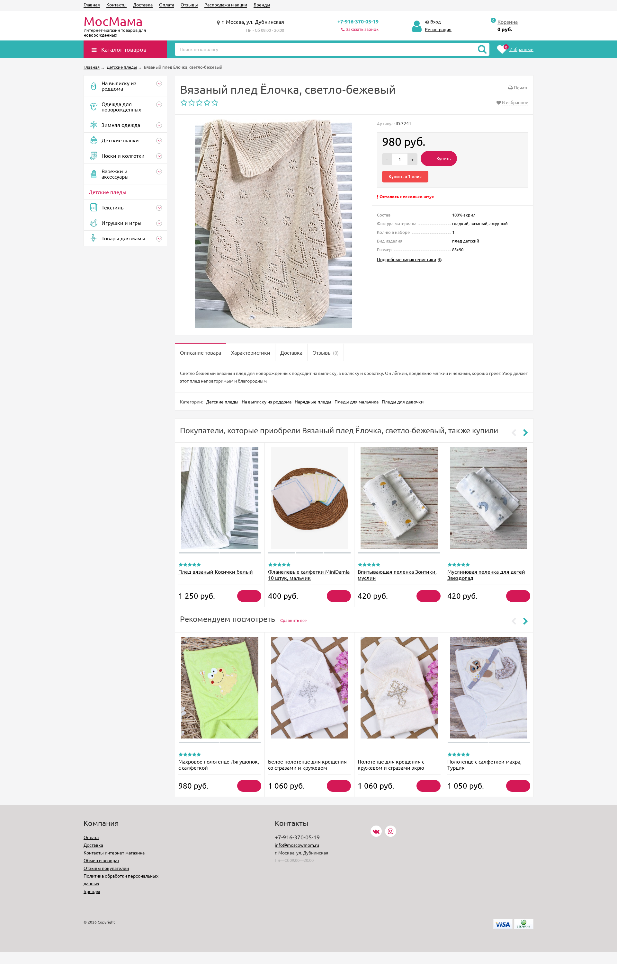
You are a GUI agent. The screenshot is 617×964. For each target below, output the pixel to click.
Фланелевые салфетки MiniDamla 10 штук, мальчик (309, 574)
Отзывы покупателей (106, 868)
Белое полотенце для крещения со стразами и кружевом (307, 764)
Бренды (262, 4)
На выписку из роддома (266, 401)
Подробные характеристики (406, 259)
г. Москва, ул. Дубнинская (252, 21)
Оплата (166, 4)
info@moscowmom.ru (297, 845)
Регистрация (438, 29)
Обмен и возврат (101, 860)
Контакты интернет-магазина (114, 852)
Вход (435, 21)
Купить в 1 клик (405, 176)
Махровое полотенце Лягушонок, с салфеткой (218, 764)
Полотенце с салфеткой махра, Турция (484, 764)
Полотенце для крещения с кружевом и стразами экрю (391, 764)
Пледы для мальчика (357, 401)
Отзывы (189, 4)
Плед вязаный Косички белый (215, 571)
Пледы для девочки (403, 401)
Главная (92, 4)
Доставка (143, 4)
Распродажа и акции (225, 4)
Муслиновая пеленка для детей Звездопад (486, 574)
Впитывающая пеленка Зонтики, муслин (397, 574)
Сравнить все (293, 620)
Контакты (116, 4)
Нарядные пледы (313, 401)
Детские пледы (222, 401)
